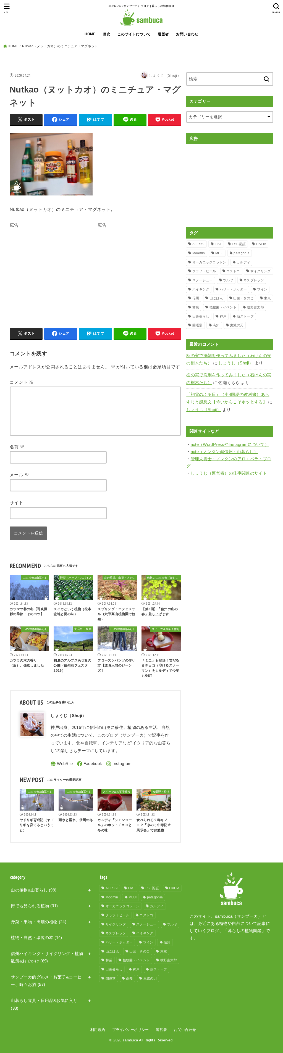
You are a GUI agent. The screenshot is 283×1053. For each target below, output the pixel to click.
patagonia (242, 253)
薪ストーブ (245, 316)
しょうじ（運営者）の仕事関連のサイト (229, 473)
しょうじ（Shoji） (235, 363)
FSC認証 (239, 244)
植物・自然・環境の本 (36, 937)
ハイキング (200, 289)
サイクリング (260, 271)
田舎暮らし (200, 316)
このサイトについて (134, 34)
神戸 (223, 316)
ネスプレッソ (253, 280)
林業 (195, 307)
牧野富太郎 (255, 307)
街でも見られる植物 (34, 906)
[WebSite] (62, 763)
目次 (107, 34)
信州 (195, 298)
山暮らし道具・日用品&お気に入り (44, 1004)
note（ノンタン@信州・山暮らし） (224, 451)
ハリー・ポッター (233, 289)
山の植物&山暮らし (33, 890)
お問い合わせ (187, 34)
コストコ (233, 271)
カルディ (243, 262)
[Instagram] (119, 763)
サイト (16, 502)
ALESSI (198, 244)
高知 (216, 325)
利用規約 (97, 1030)
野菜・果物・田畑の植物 (38, 922)
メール (19, 474)
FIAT (218, 244)
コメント (21, 382)
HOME (90, 34)
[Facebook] (89, 763)
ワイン (262, 289)
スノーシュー (202, 280)
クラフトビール (204, 271)
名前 (17, 446)
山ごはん (216, 298)
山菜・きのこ (243, 298)
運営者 (163, 34)
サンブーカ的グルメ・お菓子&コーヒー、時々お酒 (46, 981)
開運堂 (197, 325)
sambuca (130, 1040)
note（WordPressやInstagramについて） (230, 444)
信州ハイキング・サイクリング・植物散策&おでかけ (47, 957)
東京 (267, 298)
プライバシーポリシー (130, 1030)
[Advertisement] (56, 268)
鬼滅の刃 (236, 325)
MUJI (219, 253)
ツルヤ (228, 280)
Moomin (198, 253)
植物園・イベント (223, 307)
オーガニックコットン (209, 262)
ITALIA (261, 244)
